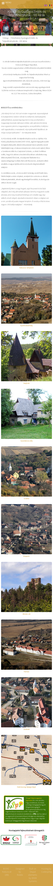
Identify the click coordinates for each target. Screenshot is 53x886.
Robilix (20, 874)
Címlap (6, 38)
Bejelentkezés (42, 857)
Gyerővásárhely (26, 325)
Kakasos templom (26, 267)
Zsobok (27, 729)
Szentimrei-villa (27, 441)
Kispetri (26, 556)
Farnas (26, 671)
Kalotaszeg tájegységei (26, 787)
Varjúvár (26, 383)
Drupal (33, 871)
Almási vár (27, 614)
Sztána (26, 498)
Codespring (46, 871)
